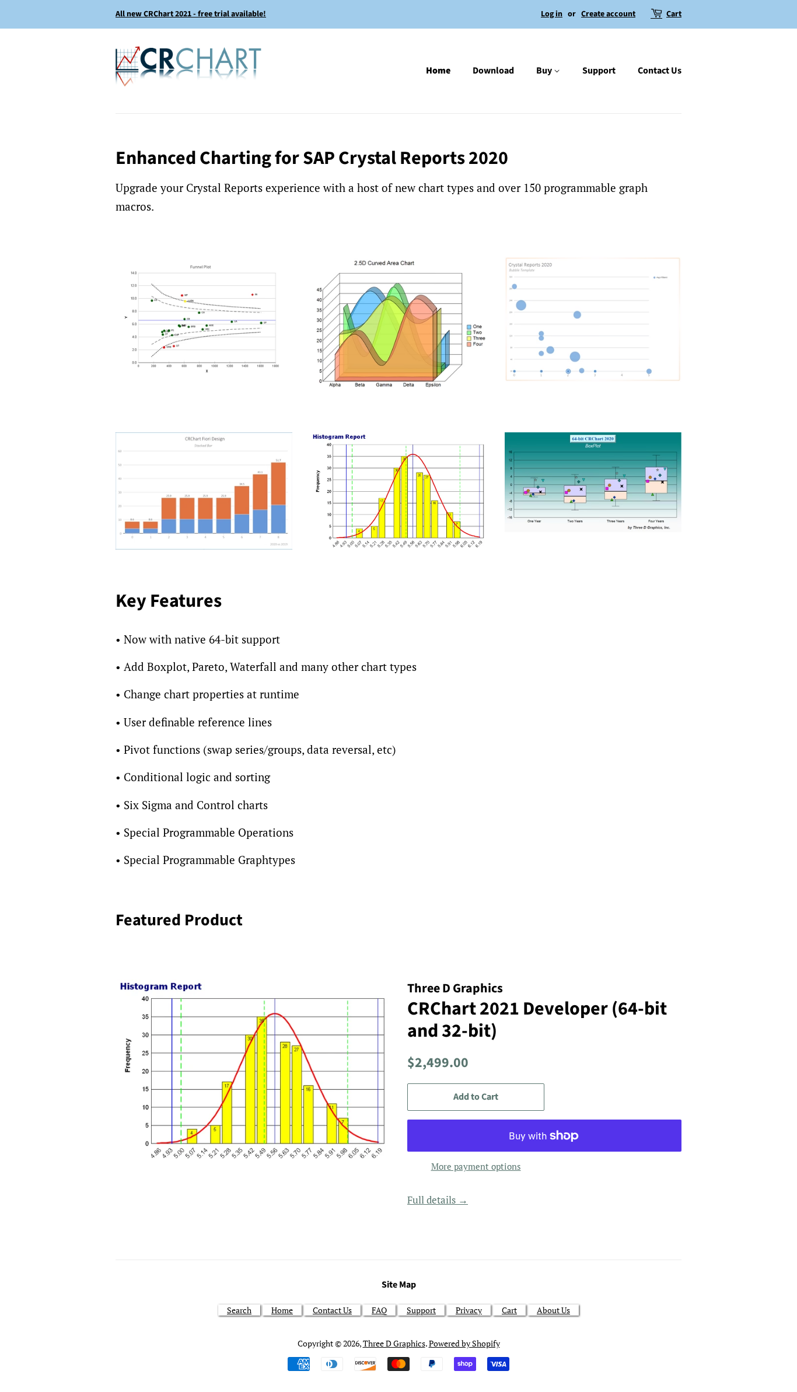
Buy (545, 70)
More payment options (476, 1166)
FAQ (379, 1310)
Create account (608, 14)
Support (599, 70)
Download (493, 70)
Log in (551, 14)
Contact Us (659, 70)
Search (239, 1310)
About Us (553, 1310)
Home (438, 70)
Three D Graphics (394, 1343)
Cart (673, 14)
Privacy (469, 1310)
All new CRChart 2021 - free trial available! (191, 14)
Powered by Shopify (464, 1343)
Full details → (437, 1199)
